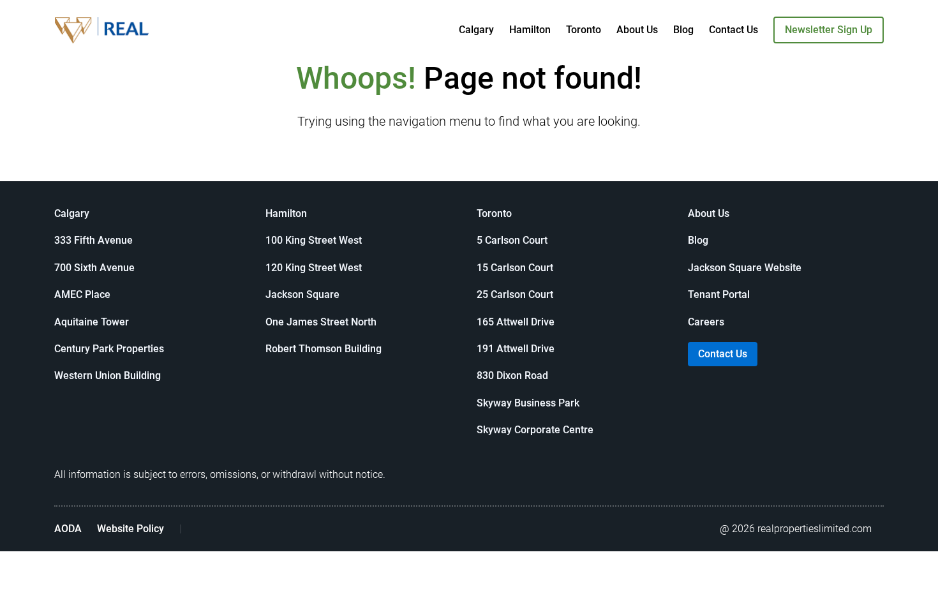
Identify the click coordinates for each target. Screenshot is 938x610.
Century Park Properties (109, 349)
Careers (706, 322)
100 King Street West (313, 240)
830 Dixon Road (512, 375)
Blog (683, 30)
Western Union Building (107, 375)
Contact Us (733, 30)
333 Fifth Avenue (93, 240)
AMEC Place (82, 294)
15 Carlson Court (515, 268)
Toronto (583, 30)
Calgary (476, 30)
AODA (68, 529)
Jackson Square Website (744, 268)
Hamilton (530, 30)
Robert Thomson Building (323, 349)
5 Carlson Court (512, 240)
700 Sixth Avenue (94, 268)
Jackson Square (302, 294)
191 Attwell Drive (516, 349)
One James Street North (320, 322)
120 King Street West (313, 268)
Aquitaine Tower (91, 322)
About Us (637, 30)
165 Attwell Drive (516, 322)
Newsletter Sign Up (828, 30)
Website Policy (130, 529)
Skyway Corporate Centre (535, 430)
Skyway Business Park (528, 403)
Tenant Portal (719, 294)
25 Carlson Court (515, 294)
